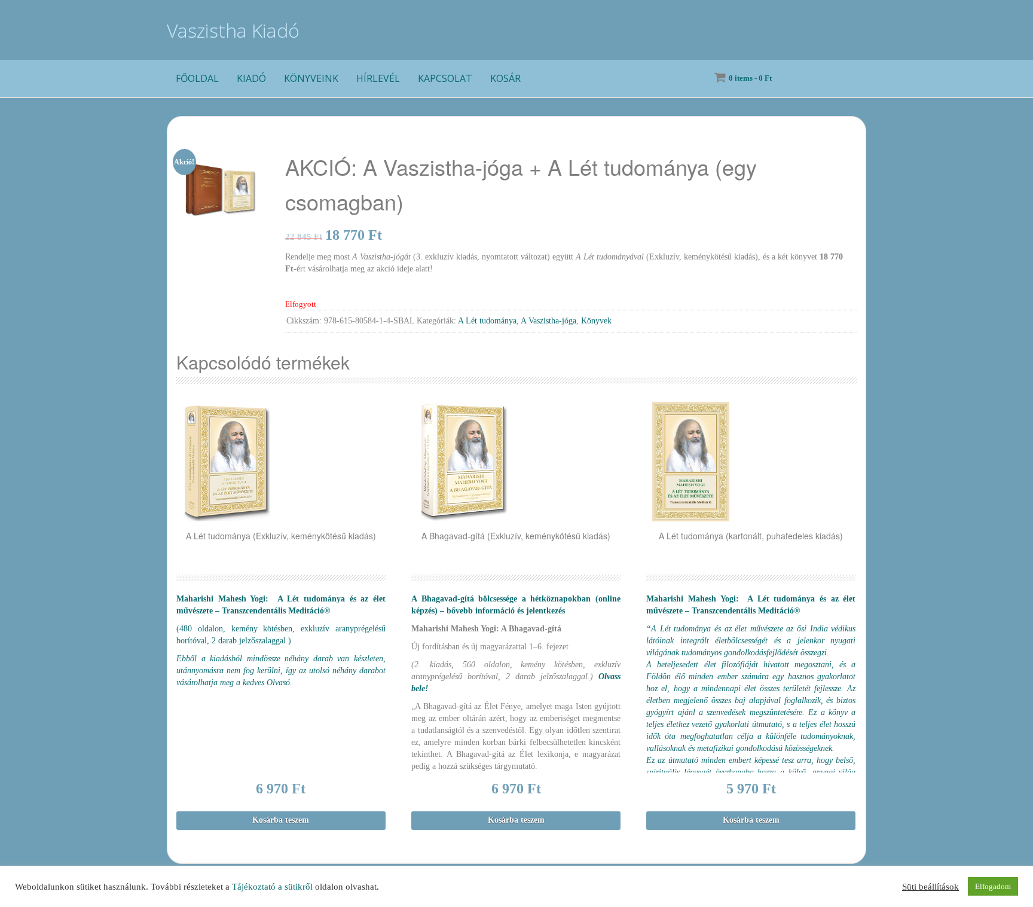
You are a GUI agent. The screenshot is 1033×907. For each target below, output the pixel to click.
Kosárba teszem (280, 820)
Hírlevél (378, 78)
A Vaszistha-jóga (548, 320)
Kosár (505, 78)
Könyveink (311, 78)
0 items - (750, 78)
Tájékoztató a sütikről (272, 886)
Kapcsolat (445, 78)
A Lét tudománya (487, 320)
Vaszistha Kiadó (233, 30)
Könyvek (596, 320)
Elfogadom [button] (993, 886)
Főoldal (197, 78)
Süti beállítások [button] (930, 886)
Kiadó (251, 78)
